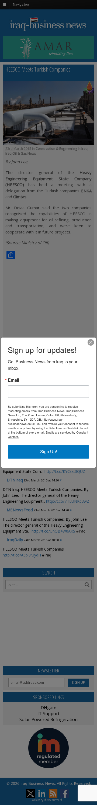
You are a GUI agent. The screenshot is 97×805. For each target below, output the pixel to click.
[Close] (91, 342)
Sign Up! (48, 451)
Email (13, 380)
